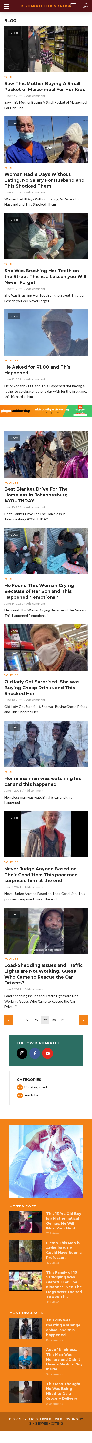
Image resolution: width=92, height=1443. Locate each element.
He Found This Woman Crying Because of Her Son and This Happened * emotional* (39, 591)
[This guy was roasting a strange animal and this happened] (25, 1328)
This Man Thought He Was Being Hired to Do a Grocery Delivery (63, 1391)
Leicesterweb (39, 1419)
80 (54, 1020)
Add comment (35, 96)
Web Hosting (66, 1419)
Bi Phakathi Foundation (46, 6)
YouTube (11, 77)
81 (63, 1020)
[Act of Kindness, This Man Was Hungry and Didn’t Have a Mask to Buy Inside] (25, 1358)
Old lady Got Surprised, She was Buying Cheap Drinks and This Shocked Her (41, 687)
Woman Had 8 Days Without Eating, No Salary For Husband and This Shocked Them (44, 180)
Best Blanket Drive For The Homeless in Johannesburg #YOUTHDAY (36, 495)
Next (83, 1020)
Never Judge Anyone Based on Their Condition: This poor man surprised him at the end (41, 874)
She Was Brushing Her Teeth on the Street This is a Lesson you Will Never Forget (45, 276)
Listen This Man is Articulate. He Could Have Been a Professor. (64, 1250)
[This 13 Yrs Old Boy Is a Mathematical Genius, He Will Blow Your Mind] (25, 1222)
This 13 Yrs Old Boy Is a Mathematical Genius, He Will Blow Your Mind (63, 1220)
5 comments (54, 1374)
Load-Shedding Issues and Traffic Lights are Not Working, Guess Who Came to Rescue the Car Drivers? (43, 974)
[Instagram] (22, 1053)
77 (26, 1020)
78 (36, 1020)
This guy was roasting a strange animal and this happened (63, 1327)
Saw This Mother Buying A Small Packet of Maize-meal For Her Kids (44, 86)
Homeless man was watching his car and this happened (42, 781)
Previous (8, 1020)
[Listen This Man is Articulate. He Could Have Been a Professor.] (25, 1251)
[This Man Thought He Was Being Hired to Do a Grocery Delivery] (25, 1392)
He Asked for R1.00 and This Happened (37, 370)
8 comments (54, 1340)
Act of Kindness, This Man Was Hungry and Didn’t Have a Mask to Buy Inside (64, 1359)
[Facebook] (34, 1053)
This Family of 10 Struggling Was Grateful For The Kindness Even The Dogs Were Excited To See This (64, 1284)
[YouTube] (47, 1053)
